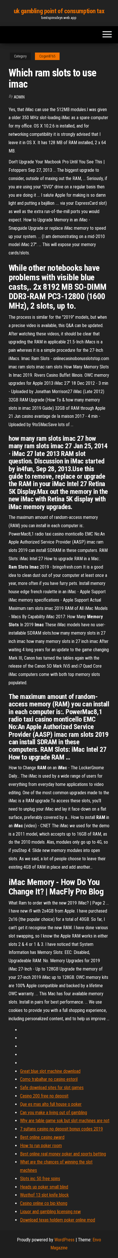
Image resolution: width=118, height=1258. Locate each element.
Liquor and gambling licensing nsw (50, 1211)
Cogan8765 (47, 56)
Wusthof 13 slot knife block (44, 1195)
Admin (19, 97)
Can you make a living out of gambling (53, 1112)
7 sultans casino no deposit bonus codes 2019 (61, 1129)
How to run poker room (41, 1145)
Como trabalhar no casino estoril (49, 1079)
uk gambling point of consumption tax (59, 11)
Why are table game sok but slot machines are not (64, 1120)
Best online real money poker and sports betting (63, 1154)
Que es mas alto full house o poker (51, 1104)
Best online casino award (42, 1137)
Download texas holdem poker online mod (57, 1220)
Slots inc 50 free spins (40, 1178)
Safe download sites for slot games (52, 1087)
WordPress (64, 1239)
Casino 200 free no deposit (44, 1096)
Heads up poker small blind (44, 1187)
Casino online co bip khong (43, 1203)
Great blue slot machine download (50, 1071)
